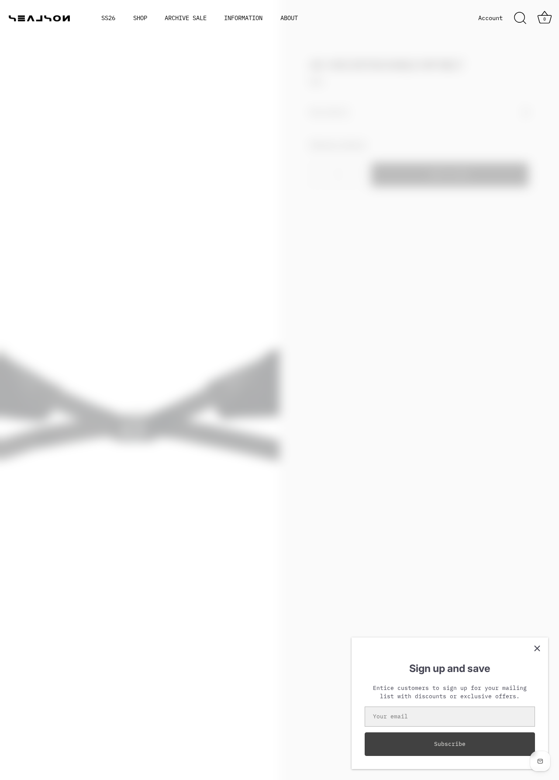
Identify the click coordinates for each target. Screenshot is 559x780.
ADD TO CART (450, 174)
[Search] (520, 18)
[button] (24, 386)
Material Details (338, 144)
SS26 (108, 18)
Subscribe (450, 744)
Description (329, 112)
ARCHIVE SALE (186, 18)
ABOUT (289, 18)
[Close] (537, 648)
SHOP (140, 18)
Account (490, 18)
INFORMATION (243, 18)
